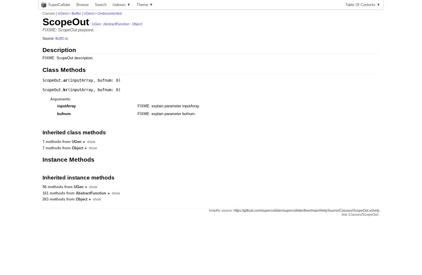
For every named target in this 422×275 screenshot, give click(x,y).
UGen (96, 24)
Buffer (76, 14)
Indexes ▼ (122, 5)
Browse (82, 5)
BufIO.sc (61, 39)
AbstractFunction (116, 24)
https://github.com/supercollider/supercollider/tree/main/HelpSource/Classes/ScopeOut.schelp (307, 211)
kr (65, 89)
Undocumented (110, 14)
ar (65, 80)
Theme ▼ (145, 5)
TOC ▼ (362, 5)
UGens (63, 14)
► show (89, 142)
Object (137, 24)
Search (101, 5)
